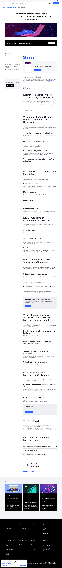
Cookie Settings (54, 563)
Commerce (5, 0)
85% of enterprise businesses (45, 85)
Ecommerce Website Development (11, 7)
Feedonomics (10, 0)
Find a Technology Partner (22, 528)
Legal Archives (47, 563)
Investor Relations (33, 548)
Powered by (20, 529)
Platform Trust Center (34, 549)
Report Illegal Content (29, 563)
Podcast (44, 529)
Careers (32, 544)
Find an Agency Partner (22, 527)
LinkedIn (49, 561)
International (8, 548)
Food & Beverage (21, 544)
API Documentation (46, 549)
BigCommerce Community (47, 541)
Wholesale (7, 545)
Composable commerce (27, 266)
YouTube (52, 561)
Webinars (44, 528)
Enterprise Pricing (8, 527)
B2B (6, 544)
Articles (4, 7)
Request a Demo (8, 528)
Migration (7, 554)
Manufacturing (21, 545)
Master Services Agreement (42, 563)
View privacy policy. (4, 563)
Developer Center (51, 0)
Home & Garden (21, 548)
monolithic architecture (51, 83)
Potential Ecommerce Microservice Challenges (12, 72)
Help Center (46, 0)
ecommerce (49, 76)
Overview (20, 524)
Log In (55, 0)
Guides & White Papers (46, 527)
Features (7, 524)
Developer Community (46, 548)
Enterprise (7, 553)
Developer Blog (45, 534)
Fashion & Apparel (21, 541)
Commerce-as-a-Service (9, 549)
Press (32, 545)
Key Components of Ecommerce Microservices (12, 64)
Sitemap (51, 563)
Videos (44, 544)
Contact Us (32, 550)
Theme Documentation (46, 550)
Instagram (54, 561)
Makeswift (15, 0)
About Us (32, 541)
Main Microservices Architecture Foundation (12, 62)
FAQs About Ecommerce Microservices (11, 77)
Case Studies (33, 524)
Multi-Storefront (8, 541)
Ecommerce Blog (45, 533)
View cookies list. (9, 563)
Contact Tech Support (46, 545)
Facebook (46, 561)
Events (44, 532)
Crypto (7, 550)
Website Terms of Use (35, 563)
